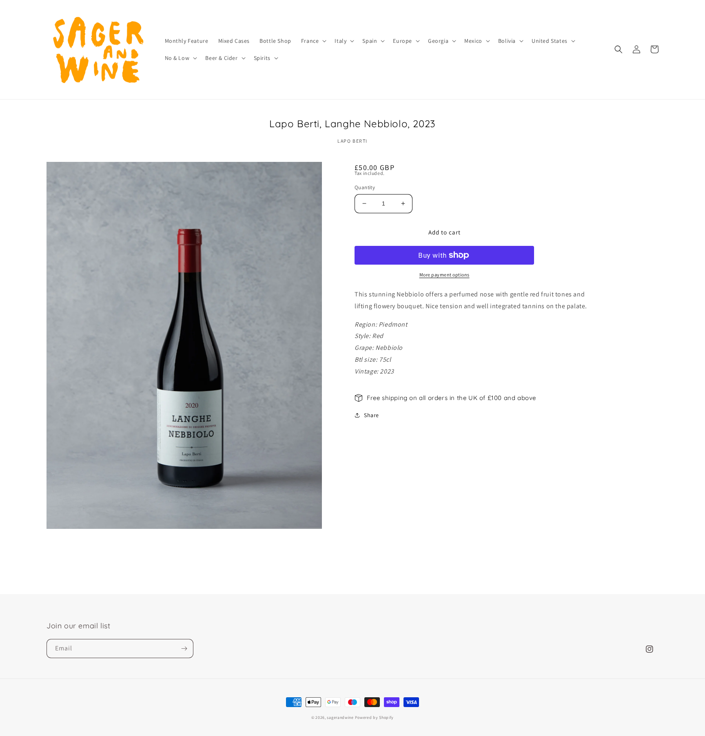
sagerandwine (340, 717)
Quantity (365, 187)
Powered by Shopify (374, 717)
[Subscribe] (184, 648)
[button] (313, 40)
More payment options (444, 275)
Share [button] (371, 415)
